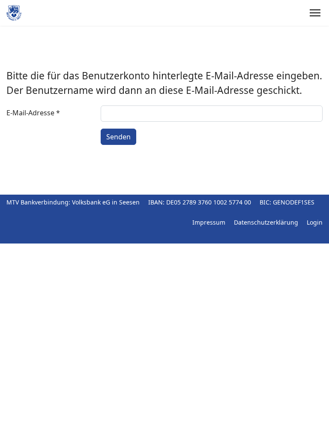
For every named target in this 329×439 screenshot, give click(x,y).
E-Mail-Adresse (33, 112)
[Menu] (315, 13)
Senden (118, 136)
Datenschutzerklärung (266, 222)
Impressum (208, 222)
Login (315, 222)
